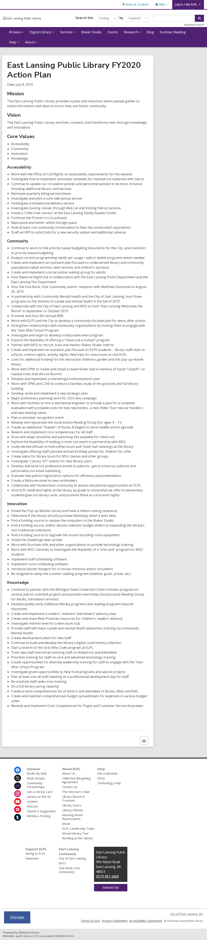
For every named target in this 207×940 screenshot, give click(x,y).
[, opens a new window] (17, 922)
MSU (62, 863)
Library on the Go (39, 796)
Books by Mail (36, 773)
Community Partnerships (36, 785)
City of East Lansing (72, 858)
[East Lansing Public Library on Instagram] (17, 793)
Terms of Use (90, 921)
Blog (150, 32)
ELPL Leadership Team (78, 828)
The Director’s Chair (76, 792)
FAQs (101, 778)
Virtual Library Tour (75, 833)
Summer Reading (173, 32)
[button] (161, 4)
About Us (68, 773)
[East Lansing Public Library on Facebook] (17, 770)
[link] (135, 4)
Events (113, 32)
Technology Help (109, 783)
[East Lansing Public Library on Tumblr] (17, 817)
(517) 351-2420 (107, 876)
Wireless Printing (39, 816)
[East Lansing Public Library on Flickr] (17, 785)
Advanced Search (194, 24)
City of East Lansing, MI (186, 914)
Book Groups (36, 778)
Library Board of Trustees (73, 798)
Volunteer (32, 858)
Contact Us (69, 787)
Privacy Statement (115, 921)
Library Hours (71, 805)
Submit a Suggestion (41, 811)
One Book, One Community (69, 870)
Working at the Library (77, 838)
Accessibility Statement (145, 921)
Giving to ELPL (35, 853)
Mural (66, 824)
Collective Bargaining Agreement (76, 780)
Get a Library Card (39, 792)
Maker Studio (91, 32)
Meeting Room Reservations (72, 817)
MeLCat (32, 806)
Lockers (32, 801)
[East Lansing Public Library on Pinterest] (17, 809)
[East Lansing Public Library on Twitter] (17, 778)
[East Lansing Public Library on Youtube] (17, 801)
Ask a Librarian (107, 773)
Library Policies (72, 810)
